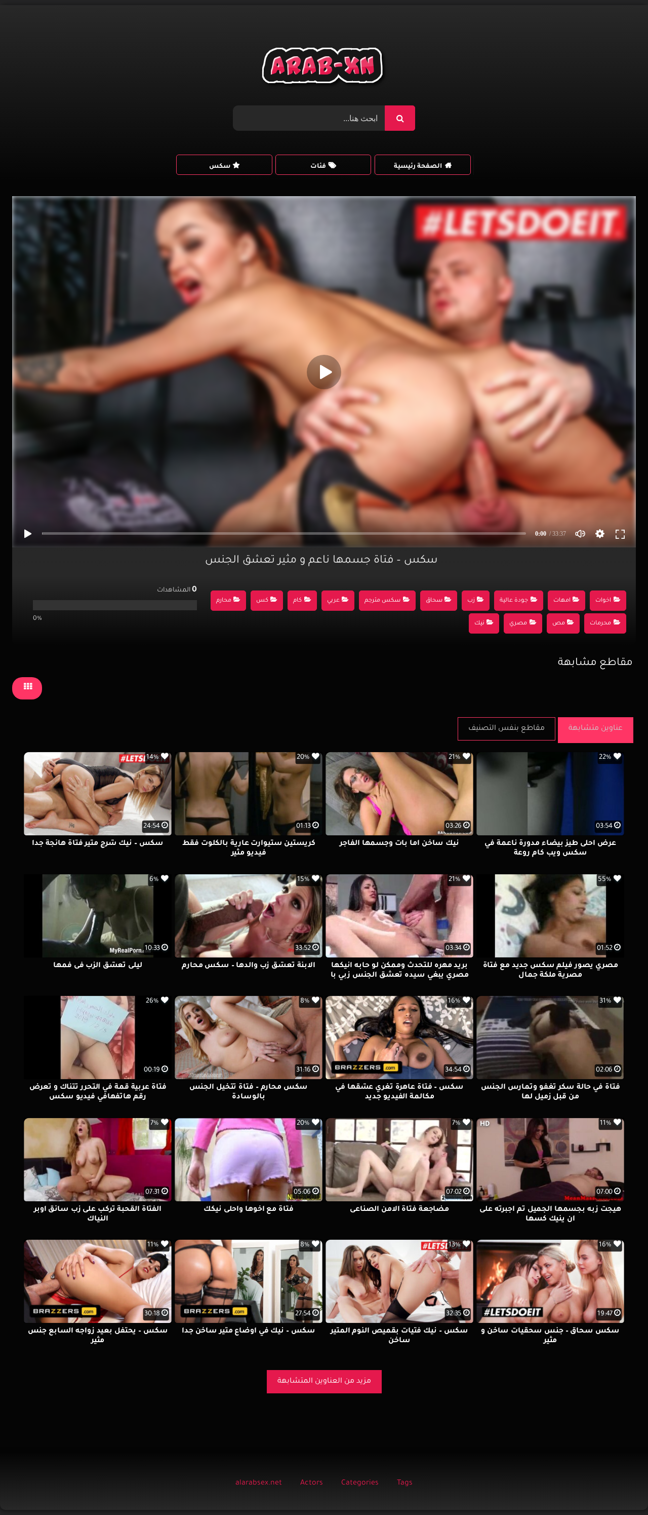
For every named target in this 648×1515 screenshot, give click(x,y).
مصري (518, 623)
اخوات (603, 601)
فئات (318, 166)
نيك (479, 623)
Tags (405, 1484)
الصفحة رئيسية (418, 166)
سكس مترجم (382, 601)
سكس (219, 166)
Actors (311, 1484)
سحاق (434, 601)
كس (262, 601)
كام (297, 601)
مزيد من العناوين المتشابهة (324, 1382)
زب (471, 601)
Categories (360, 1484)
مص (558, 623)
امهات (562, 601)
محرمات (600, 623)
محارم (223, 601)
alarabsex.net (258, 1484)
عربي (333, 601)
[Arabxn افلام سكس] (324, 68)
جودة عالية (514, 601)
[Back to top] (616, 1485)
